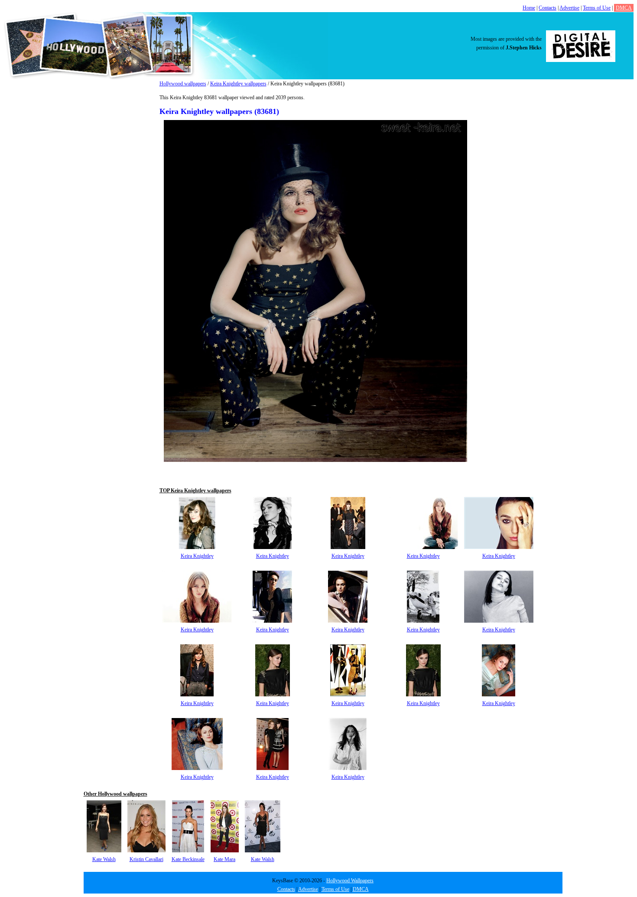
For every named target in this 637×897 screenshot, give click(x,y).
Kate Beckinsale (188, 859)
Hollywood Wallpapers (350, 881)
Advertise (569, 8)
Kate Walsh (104, 859)
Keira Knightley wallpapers (238, 84)
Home (529, 8)
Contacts (547, 8)
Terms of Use (597, 8)
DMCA (624, 8)
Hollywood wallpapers (182, 84)
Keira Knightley (197, 556)
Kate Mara (224, 859)
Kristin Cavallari (146, 859)
